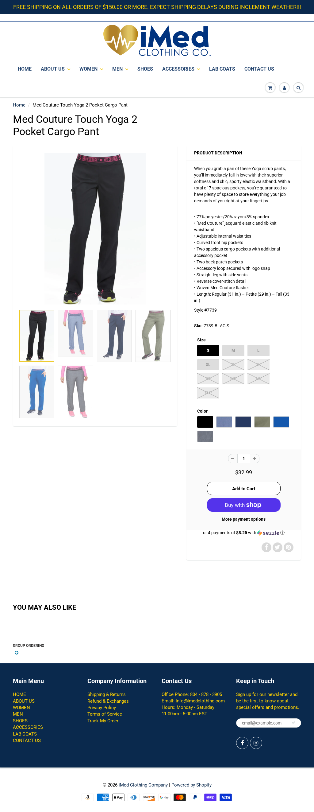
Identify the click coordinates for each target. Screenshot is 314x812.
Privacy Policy (101, 707)
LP (258, 378)
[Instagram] (256, 743)
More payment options (244, 519)
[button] (243, 533)
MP (233, 378)
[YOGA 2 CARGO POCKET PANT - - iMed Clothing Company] (95, 228)
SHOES (145, 69)
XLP (208, 392)
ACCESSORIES (178, 69)
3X (258, 364)
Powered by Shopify (191, 785)
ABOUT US (53, 69)
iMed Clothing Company (143, 785)
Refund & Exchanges (108, 701)
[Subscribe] (293, 723)
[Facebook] (242, 743)
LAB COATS (222, 69)
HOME (25, 69)
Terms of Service (104, 714)
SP (208, 378)
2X (233, 364)
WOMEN (88, 69)
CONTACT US (259, 69)
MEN (117, 69)
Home (19, 105)
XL (208, 364)
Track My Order (102, 721)
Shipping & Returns (106, 694)
